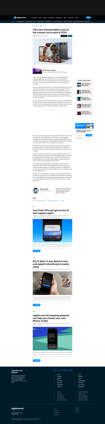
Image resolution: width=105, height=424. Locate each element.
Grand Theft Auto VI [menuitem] (20, 21)
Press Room (77, 410)
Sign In (88, 17)
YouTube (62, 370)
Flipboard (71, 370)
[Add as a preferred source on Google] (64, 36)
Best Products (81, 382)
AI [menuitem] (29, 17)
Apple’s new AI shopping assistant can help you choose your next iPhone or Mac (86, 100)
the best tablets (44, 179)
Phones (58, 374)
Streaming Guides (81, 380)
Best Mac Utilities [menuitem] (40, 21)
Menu (12, 17)
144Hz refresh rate (50, 147)
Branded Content (81, 393)
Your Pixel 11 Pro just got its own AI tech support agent (86, 84)
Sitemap (76, 412)
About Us (59, 391)
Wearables (80, 376)
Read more (36, 251)
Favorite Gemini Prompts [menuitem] (78, 21)
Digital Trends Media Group (18, 419)
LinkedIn (69, 370)
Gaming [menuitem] (45, 17)
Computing (59, 376)
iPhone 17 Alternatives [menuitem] (67, 21)
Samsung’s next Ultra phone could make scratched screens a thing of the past (86, 106)
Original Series (81, 386)
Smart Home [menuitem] (71, 17)
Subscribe (89, 135)
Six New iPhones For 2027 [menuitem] (31, 21)
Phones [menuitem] (40, 17)
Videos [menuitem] (76, 17)
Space (79, 378)
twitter (40, 192)
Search (93, 17)
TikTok (64, 370)
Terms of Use (56, 414)
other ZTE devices (46, 160)
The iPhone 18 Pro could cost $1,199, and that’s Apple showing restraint (86, 113)
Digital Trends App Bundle (83, 399)
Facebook (54, 370)
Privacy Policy (79, 137)
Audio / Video (60, 380)
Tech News (62, 200)
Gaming (58, 378)
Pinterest (66, 370)
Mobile (34, 200)
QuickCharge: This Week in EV (53, 200)
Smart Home (59, 382)
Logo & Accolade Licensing (62, 399)
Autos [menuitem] (65, 17)
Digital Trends (18, 19)
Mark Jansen (36, 35)
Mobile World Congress (49, 70)
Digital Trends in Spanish (83, 397)
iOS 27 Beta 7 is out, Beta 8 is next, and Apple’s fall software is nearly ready (86, 92)
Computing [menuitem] (34, 17)
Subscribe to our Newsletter (83, 391)
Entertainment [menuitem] (51, 17)
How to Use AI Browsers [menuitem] (57, 21)
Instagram (57, 370)
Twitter (59, 370)
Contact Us (59, 393)
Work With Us (56, 410)
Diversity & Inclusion (57, 412)
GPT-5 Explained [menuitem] (87, 21)
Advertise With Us (60, 395)
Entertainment (60, 384)
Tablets (79, 374)
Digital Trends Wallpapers (83, 395)
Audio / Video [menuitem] (59, 17)
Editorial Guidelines (60, 397)
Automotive (59, 386)
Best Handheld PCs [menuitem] (48, 21)
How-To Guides (81, 384)
